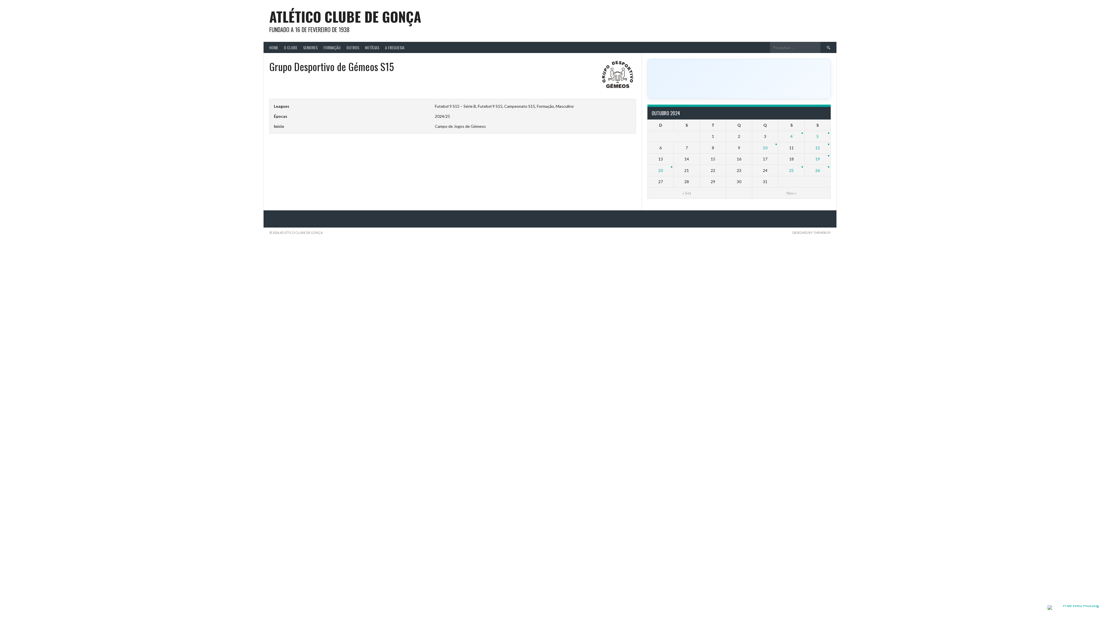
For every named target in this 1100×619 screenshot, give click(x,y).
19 (817, 158)
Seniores (310, 47)
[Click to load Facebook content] (739, 79)
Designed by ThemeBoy (811, 232)
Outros (352, 47)
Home (273, 47)
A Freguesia (394, 47)
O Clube (290, 47)
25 (791, 170)
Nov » (791, 193)
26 (817, 170)
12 (817, 147)
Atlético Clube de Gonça (345, 16)
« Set (686, 193)
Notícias (372, 47)
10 (765, 147)
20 (660, 170)
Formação (332, 47)
